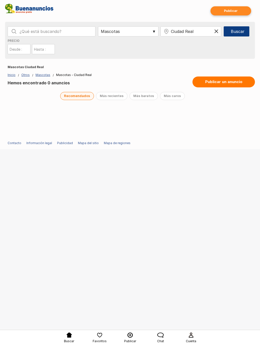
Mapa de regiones (117, 143)
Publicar (231, 11)
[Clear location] (216, 31)
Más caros (172, 96)
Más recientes (112, 96)
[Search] (14, 31)
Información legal (39, 143)
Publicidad (65, 143)
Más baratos (143, 96)
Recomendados (77, 96)
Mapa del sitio (88, 143)
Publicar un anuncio (223, 81)
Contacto (14, 143)
